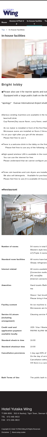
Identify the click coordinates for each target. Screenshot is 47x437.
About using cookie (18, 432)
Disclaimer (5, 432)
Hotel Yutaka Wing (17, 409)
